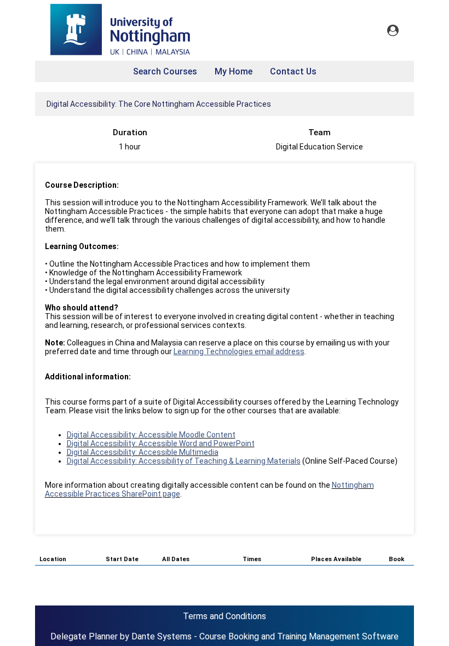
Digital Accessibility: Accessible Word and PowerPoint (161, 443)
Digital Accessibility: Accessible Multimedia (142, 452)
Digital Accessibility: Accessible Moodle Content (151, 434)
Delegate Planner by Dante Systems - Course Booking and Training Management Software (224, 636)
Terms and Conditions (224, 616)
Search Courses (165, 71)
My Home (233, 71)
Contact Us (293, 71)
